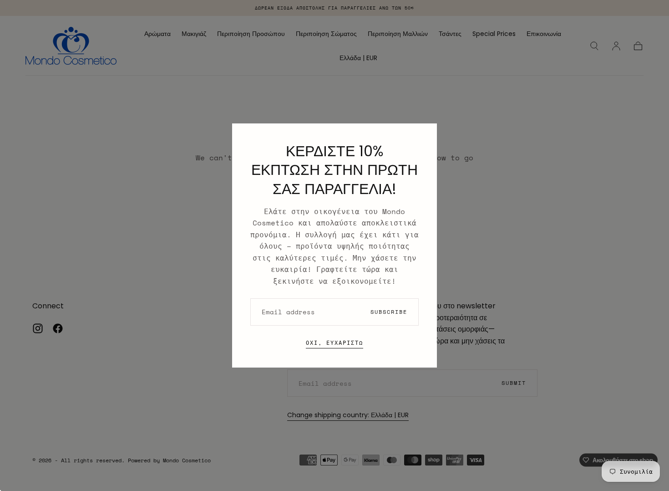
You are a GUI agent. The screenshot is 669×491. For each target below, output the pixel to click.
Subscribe (388, 312)
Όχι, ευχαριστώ (334, 343)
